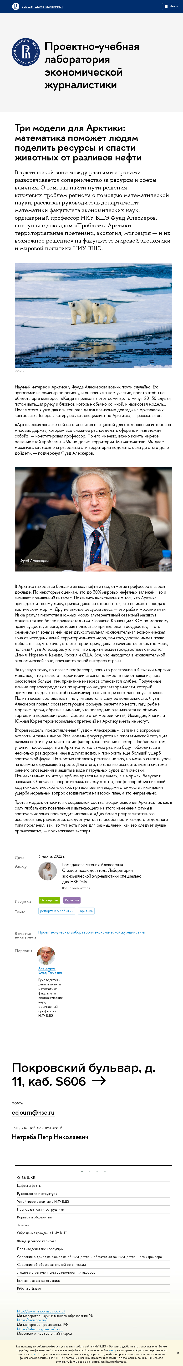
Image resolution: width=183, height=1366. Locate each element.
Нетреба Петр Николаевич (50, 1137)
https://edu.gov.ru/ (32, 1320)
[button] (82, 1171)
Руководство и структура (37, 1193)
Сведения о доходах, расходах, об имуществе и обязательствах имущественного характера (89, 1256)
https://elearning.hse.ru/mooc (40, 1329)
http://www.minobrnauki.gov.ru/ (41, 1311)
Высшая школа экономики (42, 6)
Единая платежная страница (38, 1280)
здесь (112, 1350)
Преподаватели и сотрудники (40, 1209)
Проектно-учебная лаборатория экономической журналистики (91, 932)
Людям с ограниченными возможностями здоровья (57, 1272)
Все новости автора (76, 888)
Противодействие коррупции (40, 1249)
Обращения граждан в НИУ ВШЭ (42, 1233)
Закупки (23, 1225)
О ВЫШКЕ (26, 1177)
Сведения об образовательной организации (51, 1264)
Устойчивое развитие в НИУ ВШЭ (43, 1201)
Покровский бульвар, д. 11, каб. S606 (84, 1074)
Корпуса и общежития (34, 1217)
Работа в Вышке (29, 1288)
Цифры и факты (29, 1185)
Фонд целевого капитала (36, 1241)
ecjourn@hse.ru (33, 1112)
